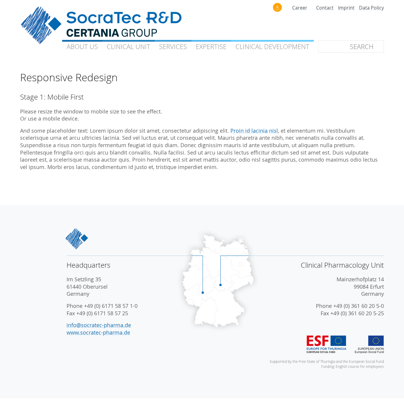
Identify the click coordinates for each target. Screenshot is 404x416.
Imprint (346, 7)
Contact (325, 7)
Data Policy (371, 7)
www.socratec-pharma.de (98, 332)
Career (299, 7)
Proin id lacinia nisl (254, 130)
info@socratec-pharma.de (99, 325)
